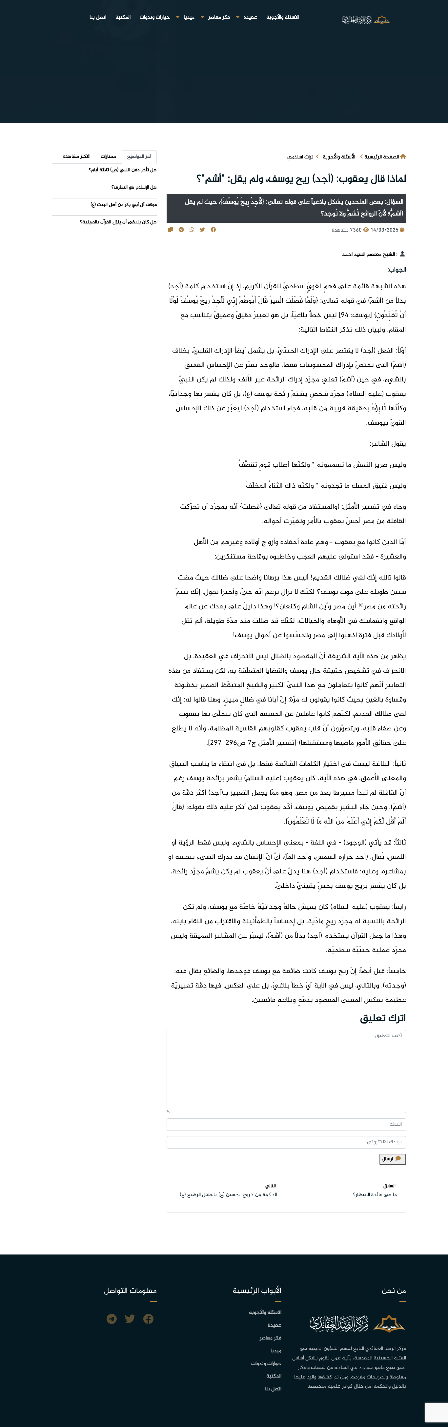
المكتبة (123, 17)
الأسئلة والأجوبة (339, 157)
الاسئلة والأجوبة (282, 17)
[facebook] (148, 1320)
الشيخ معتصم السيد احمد (368, 254)
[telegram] (111, 1320)
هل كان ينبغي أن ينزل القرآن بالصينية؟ (118, 222)
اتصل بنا (98, 17)
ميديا (189, 17)
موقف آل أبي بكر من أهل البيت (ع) (124, 205)
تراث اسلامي (300, 157)
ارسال (387, 1159)
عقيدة (250, 17)
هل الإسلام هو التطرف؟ (134, 187)
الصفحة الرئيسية (381, 157)
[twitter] (129, 1320)
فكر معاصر (219, 17)
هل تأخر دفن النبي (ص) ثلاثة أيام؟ (123, 170)
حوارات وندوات (155, 17)
